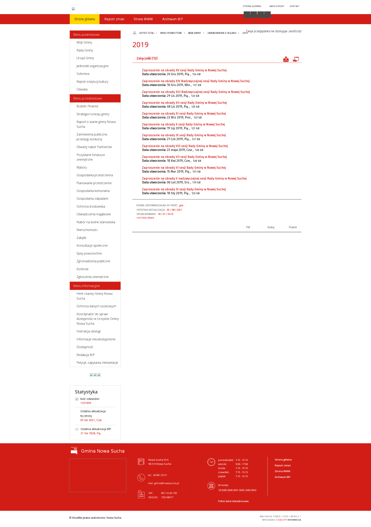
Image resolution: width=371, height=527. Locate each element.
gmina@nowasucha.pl (166, 483)
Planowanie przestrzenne (94, 183)
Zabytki (81, 238)
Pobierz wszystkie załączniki (286, 58)
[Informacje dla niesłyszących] (260, 14)
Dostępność (85, 347)
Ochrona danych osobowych (96, 306)
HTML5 (225, 517)
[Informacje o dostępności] (247, 14)
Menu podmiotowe (86, 34)
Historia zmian (145, 217)
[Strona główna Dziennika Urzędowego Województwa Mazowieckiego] (99, 374)
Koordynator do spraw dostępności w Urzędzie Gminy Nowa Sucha (98, 319)
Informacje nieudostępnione (96, 339)
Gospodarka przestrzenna (95, 175)
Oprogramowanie (296, 58)
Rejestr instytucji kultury (92, 81)
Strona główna (283, 459)
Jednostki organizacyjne (93, 66)
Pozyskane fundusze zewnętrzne (91, 157)
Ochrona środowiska (91, 206)
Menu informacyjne (86, 286)
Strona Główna (252, 6)
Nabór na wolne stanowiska (96, 222)
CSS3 (231, 517)
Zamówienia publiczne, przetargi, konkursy (92, 136)
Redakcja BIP (86, 355)
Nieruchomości (87, 230)
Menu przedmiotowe (87, 98)
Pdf (277, 46)
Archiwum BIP (282, 477)
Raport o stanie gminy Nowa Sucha (96, 124)
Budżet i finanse (87, 106)
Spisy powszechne (89, 253)
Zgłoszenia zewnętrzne (93, 277)
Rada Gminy (85, 50)
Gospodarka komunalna (93, 191)
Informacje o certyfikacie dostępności (184, 518)
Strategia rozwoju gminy (93, 114)
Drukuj (283, 46)
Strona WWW (282, 471)
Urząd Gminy (85, 58)
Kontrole (82, 269)
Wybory (82, 167)
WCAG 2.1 (243, 517)
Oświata (82, 89)
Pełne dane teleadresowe (233, 501)
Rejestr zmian (283, 465)
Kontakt (295, 6)
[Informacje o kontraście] (267, 14)
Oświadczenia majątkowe (94, 214)
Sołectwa (83, 74)
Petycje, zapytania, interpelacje (97, 362)
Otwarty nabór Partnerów (94, 147)
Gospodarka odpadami (92, 198)
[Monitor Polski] (91, 374)
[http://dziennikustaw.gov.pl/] (95, 374)
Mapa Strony (277, 6)
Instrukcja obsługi (88, 331)
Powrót (290, 46)
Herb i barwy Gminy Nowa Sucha (94, 295)
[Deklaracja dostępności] (253, 14)
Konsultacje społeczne (92, 245)
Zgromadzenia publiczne (93, 261)
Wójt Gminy (84, 42)
